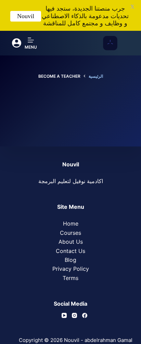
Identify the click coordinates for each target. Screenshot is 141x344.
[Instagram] (74, 315)
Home (70, 223)
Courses (70, 232)
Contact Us (70, 250)
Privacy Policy (70, 268)
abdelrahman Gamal (108, 340)
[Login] (16, 43)
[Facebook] (84, 315)
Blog (70, 259)
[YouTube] (64, 315)
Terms (70, 278)
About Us (71, 241)
